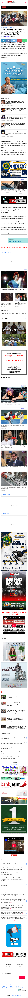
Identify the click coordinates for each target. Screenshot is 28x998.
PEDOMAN (8, 966)
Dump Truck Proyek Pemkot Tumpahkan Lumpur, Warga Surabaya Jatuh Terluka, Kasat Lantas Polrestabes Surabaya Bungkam (15, 117)
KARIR (20, 966)
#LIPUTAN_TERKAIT (6, 252)
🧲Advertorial (4, 692)
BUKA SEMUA (24, 252)
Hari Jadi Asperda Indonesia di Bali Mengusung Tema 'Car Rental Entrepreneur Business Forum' (12, 329)
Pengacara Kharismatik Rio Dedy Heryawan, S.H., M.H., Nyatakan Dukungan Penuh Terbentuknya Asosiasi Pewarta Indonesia (16, 727)
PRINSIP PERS (20, 964)
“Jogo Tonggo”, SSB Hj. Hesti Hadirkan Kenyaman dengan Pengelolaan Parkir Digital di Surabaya (16, 704)
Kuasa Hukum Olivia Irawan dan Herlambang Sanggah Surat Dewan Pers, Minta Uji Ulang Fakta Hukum (15, 124)
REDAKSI (20, 969)
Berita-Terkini (12, 27)
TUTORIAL (8, 969)
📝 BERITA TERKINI (6, 494)
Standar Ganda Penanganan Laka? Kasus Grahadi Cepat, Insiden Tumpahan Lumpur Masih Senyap (14, 102)
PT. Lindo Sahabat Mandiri (16, 995)
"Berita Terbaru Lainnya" (15, 241)
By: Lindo (2, 36)
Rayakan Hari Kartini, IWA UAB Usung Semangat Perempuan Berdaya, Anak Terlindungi (15, 719)
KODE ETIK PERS (8, 964)
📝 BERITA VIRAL (5, 513)
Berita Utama (6, 27)
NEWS (2, 27)
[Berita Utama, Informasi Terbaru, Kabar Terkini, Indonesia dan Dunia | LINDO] (12, 2)
